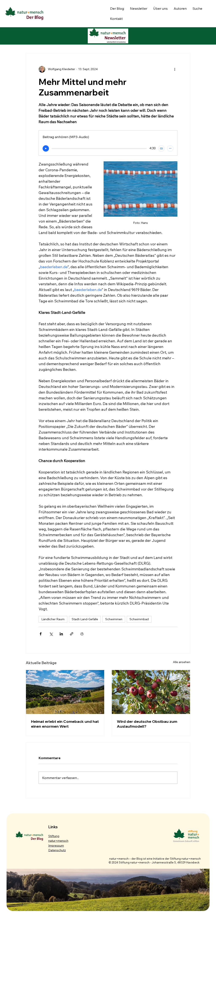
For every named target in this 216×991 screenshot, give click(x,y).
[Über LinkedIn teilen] (61, 634)
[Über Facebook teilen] (41, 634)
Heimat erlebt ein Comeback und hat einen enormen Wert (65, 724)
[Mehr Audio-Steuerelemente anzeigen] (170, 148)
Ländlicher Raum (53, 619)
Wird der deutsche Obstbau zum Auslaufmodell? (147, 724)
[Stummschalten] (161, 148)
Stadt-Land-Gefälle (85, 619)
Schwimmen (113, 619)
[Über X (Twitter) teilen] (51, 634)
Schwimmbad (139, 619)
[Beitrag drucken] (82, 634)
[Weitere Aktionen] (174, 69)
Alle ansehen (181, 662)
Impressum (56, 845)
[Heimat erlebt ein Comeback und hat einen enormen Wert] (65, 692)
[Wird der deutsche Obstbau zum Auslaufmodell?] (151, 692)
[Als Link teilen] (72, 634)
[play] (46, 148)
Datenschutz (57, 850)
